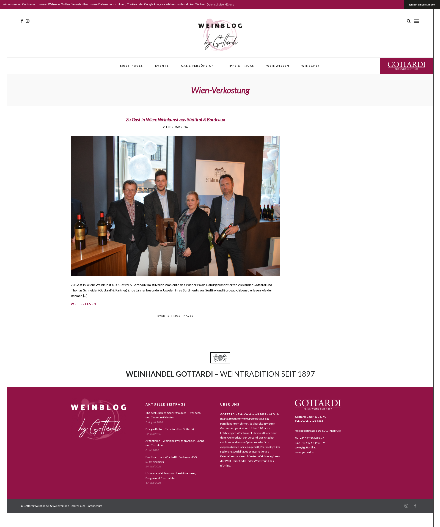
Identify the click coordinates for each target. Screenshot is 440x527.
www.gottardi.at (304, 452)
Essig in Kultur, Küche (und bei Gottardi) (170, 429)
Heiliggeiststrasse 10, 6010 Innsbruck (318, 430)
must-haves (131, 65)
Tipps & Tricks (240, 65)
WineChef (310, 65)
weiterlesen (83, 304)
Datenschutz (94, 506)
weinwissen (277, 65)
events (162, 65)
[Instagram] (27, 21)
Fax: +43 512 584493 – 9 (310, 443)
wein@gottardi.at (305, 447)
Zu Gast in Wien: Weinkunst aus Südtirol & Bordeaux (175, 119)
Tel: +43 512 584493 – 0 (309, 438)
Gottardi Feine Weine (406, 65)
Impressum (78, 506)
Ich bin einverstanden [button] (422, 4)
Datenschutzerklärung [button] (220, 4)
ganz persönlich (197, 65)
